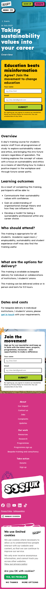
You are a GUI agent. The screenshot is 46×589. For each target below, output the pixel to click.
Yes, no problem (16, 577)
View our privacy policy (15, 564)
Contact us (23, 410)
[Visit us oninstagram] (8, 506)
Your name (8, 87)
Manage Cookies (12, 516)
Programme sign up (23, 447)
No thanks (12, 582)
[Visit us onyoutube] (14, 506)
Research (23, 439)
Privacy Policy (6, 511)
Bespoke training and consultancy (23, 452)
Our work (23, 430)
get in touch (7, 314)
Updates (23, 423)
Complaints (23, 419)
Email (6, 95)
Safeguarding (19, 511)
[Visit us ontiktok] (25, 506)
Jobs (23, 414)
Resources (23, 434)
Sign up (27, 4)
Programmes (23, 443)
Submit (23, 107)
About (23, 401)
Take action (23, 458)
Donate (39, 4)
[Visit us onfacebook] (3, 506)
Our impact (23, 406)
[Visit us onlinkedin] (20, 506)
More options (30, 582)
